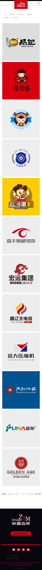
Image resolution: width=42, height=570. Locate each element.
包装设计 (6, 17)
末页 (32, 494)
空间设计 (21, 14)
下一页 (27, 494)
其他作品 (15, 17)
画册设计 (29, 14)
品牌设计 (12, 14)
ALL (5, 14)
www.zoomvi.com (12, 558)
